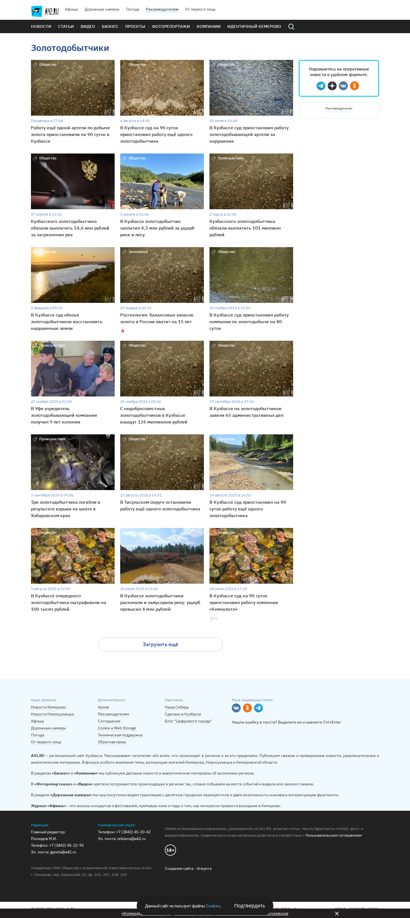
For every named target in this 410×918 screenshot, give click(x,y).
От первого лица (200, 9)
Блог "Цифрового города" (188, 721)
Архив (103, 707)
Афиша (71, 9)
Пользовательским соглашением (333, 835)
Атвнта (204, 868)
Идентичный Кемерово (254, 26)
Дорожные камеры (102, 9)
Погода (132, 9)
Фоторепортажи (171, 26)
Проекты (135, 26)
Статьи (66, 26)
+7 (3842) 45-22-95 (66, 845)
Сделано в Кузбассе (183, 714)
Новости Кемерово (48, 707)
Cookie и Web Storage (117, 727)
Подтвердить (249, 906)
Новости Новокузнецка (52, 714)
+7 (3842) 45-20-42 (133, 831)
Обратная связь (112, 741)
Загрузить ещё (160, 644)
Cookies (213, 906)
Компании (209, 26)
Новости (41, 26)
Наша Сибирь (177, 707)
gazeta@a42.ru (63, 851)
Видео (88, 26)
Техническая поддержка (120, 734)
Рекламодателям (162, 9)
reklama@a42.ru (131, 838)
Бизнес (110, 26)
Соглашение (109, 721)
